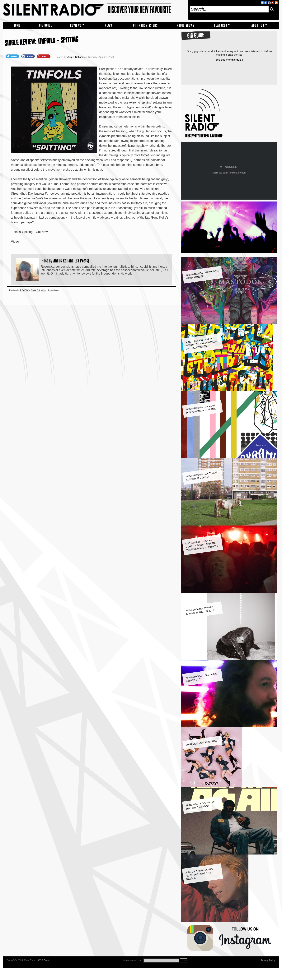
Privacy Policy (268, 960)
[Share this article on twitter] (13, 56)
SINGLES (35, 290)
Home (17, 25)
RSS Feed (43, 960)
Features (220, 25)
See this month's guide (229, 59)
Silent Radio (94, 10)
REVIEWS (76, 25)
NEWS (108, 25)
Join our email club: (132, 960)
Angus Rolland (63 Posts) (71, 260)
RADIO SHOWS (185, 25)
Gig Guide (45, 25)
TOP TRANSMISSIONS (145, 25)
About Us (257, 25)
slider (43, 290)
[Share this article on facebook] (28, 56)
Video (15, 241)
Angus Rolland (75, 57)
